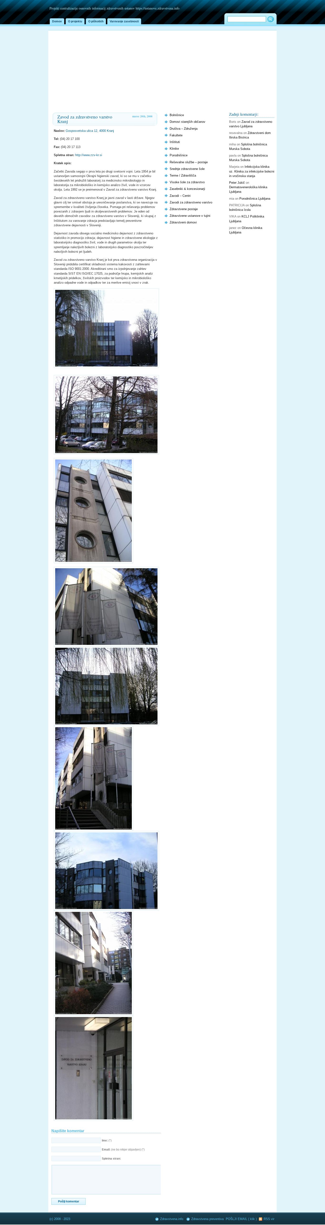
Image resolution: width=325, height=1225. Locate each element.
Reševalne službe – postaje (189, 162)
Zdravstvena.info (171, 1219)
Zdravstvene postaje (184, 209)
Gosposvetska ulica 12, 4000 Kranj (90, 131)
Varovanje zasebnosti (124, 21)
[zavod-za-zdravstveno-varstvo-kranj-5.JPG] (93, 830)
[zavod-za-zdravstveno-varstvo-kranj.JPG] (106, 453)
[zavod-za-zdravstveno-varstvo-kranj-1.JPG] (93, 562)
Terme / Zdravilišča (183, 175)
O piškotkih (95, 21)
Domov (57, 21)
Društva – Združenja (183, 128)
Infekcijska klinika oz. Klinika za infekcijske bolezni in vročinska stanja (251, 171)
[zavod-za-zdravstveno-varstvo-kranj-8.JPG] (93, 1119)
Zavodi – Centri (180, 196)
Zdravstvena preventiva (207, 1219)
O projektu (75, 21)
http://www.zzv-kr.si (88, 155)
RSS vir (269, 1219)
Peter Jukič (237, 182)
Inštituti (175, 142)
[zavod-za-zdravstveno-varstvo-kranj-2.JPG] (106, 367)
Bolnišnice (177, 115)
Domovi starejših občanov (187, 121)
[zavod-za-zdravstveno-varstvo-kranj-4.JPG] (106, 724)
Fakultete (176, 135)
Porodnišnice (178, 155)
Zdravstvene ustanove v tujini (190, 215)
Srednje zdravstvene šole (187, 169)
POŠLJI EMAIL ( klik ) (242, 1219)
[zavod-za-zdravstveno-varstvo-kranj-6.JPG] (106, 909)
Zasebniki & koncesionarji (187, 189)
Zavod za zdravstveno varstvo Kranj (84, 119)
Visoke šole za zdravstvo (187, 182)
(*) (107, 1140)
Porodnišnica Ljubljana (254, 198)
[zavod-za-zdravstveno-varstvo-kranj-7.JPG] (93, 1014)
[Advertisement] (162, 66)
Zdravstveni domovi (183, 222)
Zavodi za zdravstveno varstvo (191, 202)
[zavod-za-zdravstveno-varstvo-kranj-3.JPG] (106, 645)
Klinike (174, 148)
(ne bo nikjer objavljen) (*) (123, 1149)
